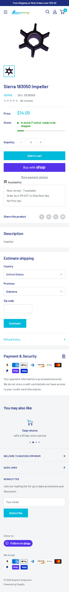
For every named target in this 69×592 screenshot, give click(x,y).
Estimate (15, 323)
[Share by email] (62, 216)
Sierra (8, 95)
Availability (15, 182)
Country (8, 266)
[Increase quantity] (41, 142)
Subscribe (15, 513)
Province (9, 283)
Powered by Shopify (14, 584)
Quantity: (9, 142)
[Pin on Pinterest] (48, 216)
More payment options (34, 177)
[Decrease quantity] (21, 142)
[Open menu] (5, 12)
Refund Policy (12, 339)
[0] (62, 12)
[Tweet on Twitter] (55, 216)
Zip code (9, 300)
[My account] (55, 12)
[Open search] (48, 12)
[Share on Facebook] (41, 216)
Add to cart (34, 155)
